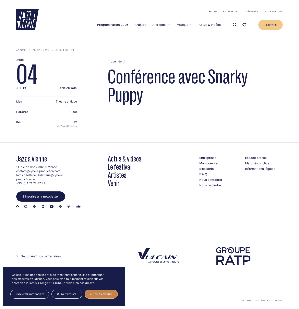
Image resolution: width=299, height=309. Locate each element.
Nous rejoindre (210, 185)
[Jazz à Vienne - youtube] (51, 207)
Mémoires (252, 11)
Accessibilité (274, 11)
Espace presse (256, 158)
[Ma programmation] (244, 25)
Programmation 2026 (112, 25)
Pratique (182, 25)
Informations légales (260, 169)
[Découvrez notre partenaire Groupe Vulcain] (157, 256)
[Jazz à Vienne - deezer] (68, 207)
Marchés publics (257, 163)
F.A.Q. (203, 174)
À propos (159, 25)
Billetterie (270, 25)
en (215, 11)
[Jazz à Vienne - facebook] (17, 207)
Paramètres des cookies (30, 294)
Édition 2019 (41, 50)
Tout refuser (68, 294)
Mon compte (208, 163)
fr (210, 11)
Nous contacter (210, 180)
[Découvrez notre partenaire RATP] (232, 256)
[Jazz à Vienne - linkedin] (43, 207)
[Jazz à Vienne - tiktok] (34, 207)
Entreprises (231, 11)
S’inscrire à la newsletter (40, 196)
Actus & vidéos (210, 25)
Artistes (140, 25)
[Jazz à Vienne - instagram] (25, 207)
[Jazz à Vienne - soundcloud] (78, 207)
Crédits (278, 300)
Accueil (21, 50)
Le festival (120, 167)
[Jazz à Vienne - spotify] (60, 207)
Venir (114, 183)
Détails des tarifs (67, 125)
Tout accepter (103, 294)
